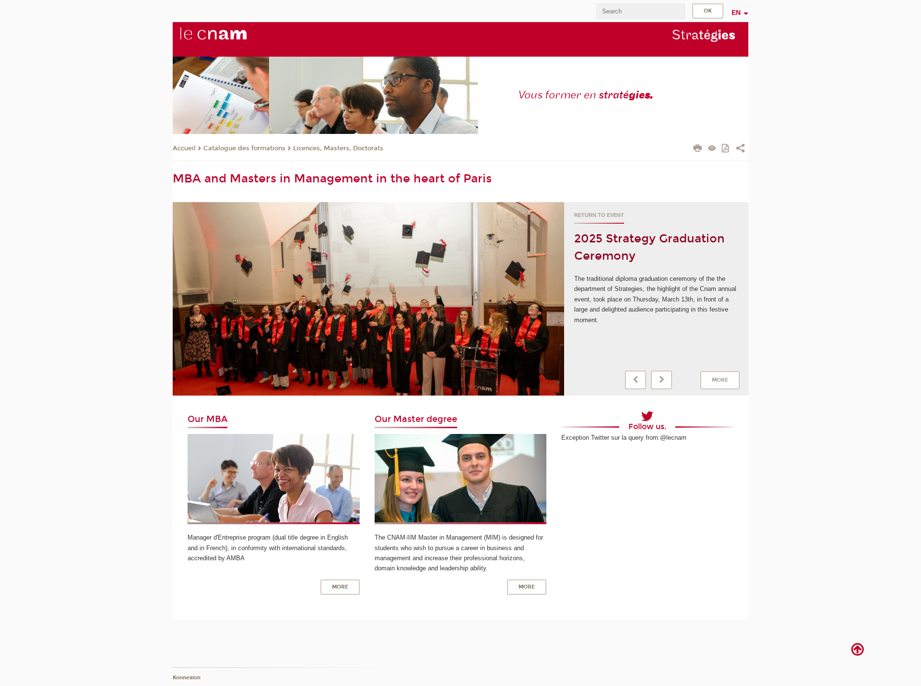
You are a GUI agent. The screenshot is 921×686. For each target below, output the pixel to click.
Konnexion (187, 677)
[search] (640, 11)
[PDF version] (726, 149)
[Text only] (712, 149)
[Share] (740, 149)
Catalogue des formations (244, 148)
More (720, 380)
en (736, 12)
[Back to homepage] (229, 38)
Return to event (599, 215)
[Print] (698, 149)
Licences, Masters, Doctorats (338, 148)
